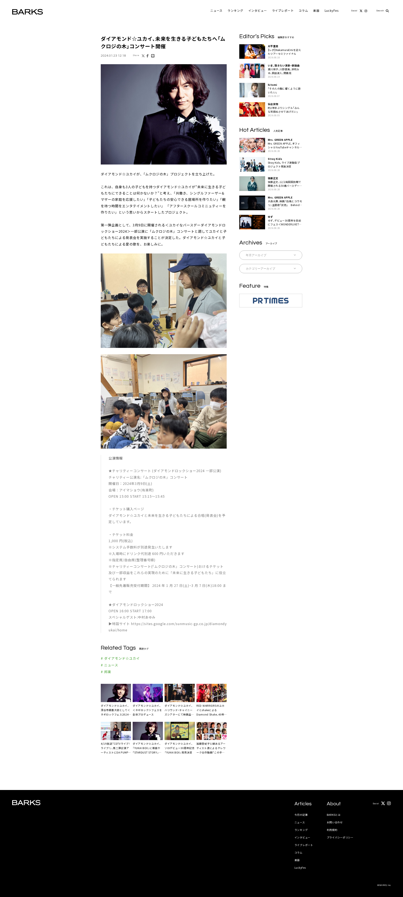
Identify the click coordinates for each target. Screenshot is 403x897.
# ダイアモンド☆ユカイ (120, 658)
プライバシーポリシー (340, 837)
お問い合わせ (335, 822)
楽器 (316, 10)
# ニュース (109, 664)
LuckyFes (331, 10)
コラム (303, 10)
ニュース (216, 10)
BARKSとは (334, 814)
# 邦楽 (106, 671)
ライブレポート (283, 10)
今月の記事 (301, 814)
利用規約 (332, 830)
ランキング (235, 10)
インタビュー (257, 10)
